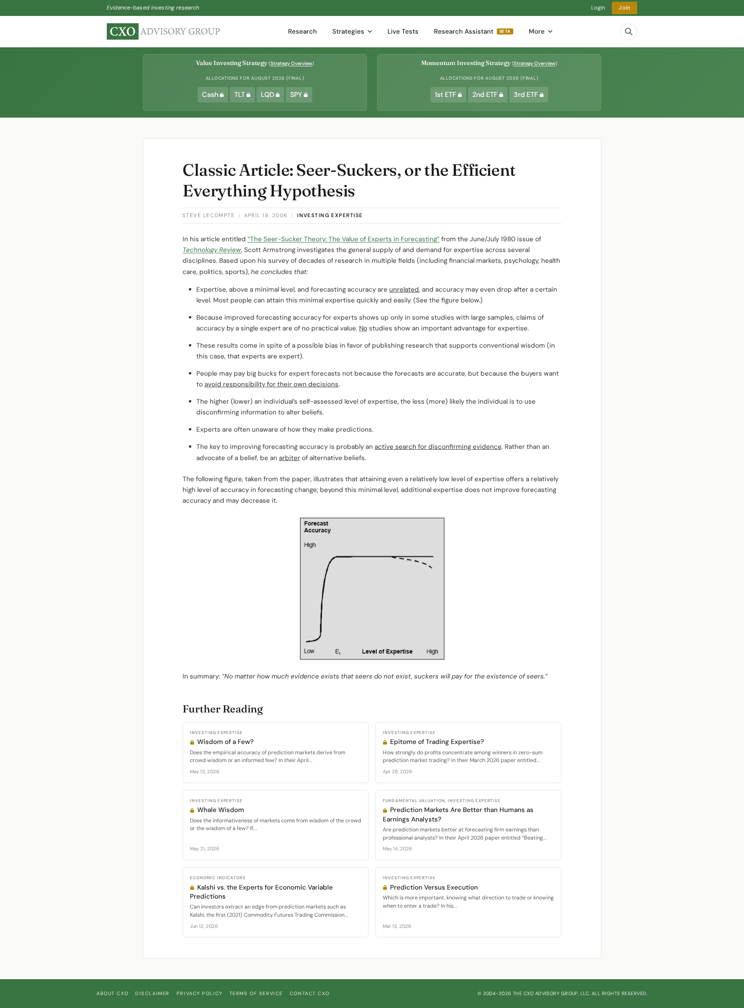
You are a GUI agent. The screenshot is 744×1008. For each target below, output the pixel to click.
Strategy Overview (291, 63)
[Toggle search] (628, 31)
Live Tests (403, 31)
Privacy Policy (200, 993)
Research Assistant (472, 31)
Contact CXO (309, 993)
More (537, 31)
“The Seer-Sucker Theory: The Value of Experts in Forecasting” (344, 239)
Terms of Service (256, 993)
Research (302, 31)
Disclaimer (152, 993)
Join (624, 7)
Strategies (348, 31)
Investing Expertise (330, 215)
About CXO (112, 993)
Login (598, 7)
